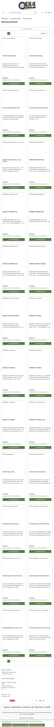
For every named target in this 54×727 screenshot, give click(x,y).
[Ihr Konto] (42, 12)
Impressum (7, 707)
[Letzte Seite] (20, 33)
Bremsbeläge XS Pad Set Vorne (12, 627)
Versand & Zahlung (16, 707)
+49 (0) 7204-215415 (7, 678)
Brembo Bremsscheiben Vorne (38, 108)
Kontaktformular (5, 696)
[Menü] (3, 12)
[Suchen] (35, 12)
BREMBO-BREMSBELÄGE (36, 160)
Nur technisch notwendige (20, 725)
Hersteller (47, 707)
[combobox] (21, 12)
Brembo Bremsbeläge (9, 56)
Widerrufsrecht (39, 707)
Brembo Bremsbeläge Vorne (11, 108)
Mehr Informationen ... (7, 722)
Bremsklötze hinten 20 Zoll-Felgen (40, 627)
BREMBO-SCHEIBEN (35, 315)
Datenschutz (26, 707)
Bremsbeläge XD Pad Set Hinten (39, 523)
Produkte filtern (27, 29)
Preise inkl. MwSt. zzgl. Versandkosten (11, 79)
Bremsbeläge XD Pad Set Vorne (12, 575)
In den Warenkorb (14, 83)
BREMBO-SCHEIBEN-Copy (37, 419)
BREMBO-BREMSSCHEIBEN (37, 263)
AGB (32, 707)
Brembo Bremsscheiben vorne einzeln (12, 160)
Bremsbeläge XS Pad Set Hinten (39, 575)
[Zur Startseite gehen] (27, 5)
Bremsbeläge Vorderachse (37, 471)
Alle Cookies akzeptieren (37, 725)
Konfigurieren (7, 725)
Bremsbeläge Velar (8, 471)
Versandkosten (31, 712)
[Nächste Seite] (17, 33)
